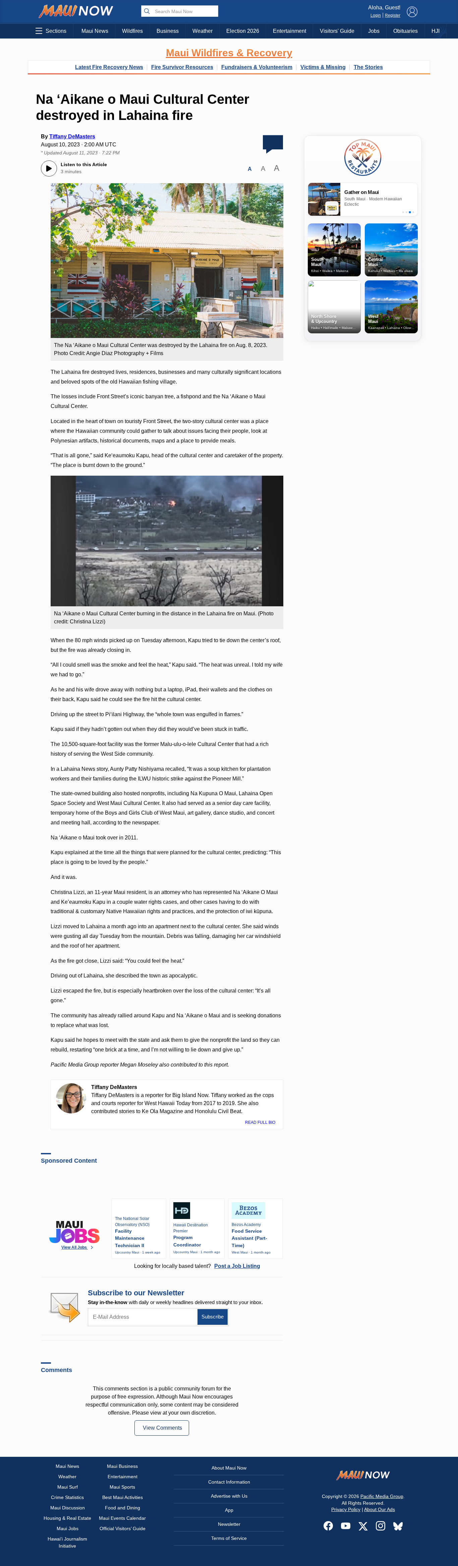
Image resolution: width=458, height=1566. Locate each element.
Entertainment (289, 31)
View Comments (162, 1428)
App (229, 1510)
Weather (202, 31)
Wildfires (132, 31)
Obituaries (405, 31)
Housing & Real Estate (67, 1518)
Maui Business (122, 1466)
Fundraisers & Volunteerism (256, 67)
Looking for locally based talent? (197, 1266)
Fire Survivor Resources (182, 67)
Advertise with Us (229, 1496)
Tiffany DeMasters (72, 136)
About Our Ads (379, 1509)
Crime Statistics (67, 1497)
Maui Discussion (67, 1507)
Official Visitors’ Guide (123, 1528)
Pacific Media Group (381, 1496)
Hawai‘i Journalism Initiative (67, 1542)
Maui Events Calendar (122, 1518)
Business (168, 31)
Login (375, 15)
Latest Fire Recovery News (109, 67)
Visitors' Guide (337, 31)
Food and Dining (122, 1507)
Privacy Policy (345, 1509)
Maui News (94, 31)
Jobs (374, 31)
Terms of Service (229, 1538)
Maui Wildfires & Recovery (229, 52)
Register (392, 15)
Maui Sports (122, 1487)
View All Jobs (74, 1247)
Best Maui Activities (122, 1497)
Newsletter (229, 1524)
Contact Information (229, 1482)
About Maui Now (229, 1468)
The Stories (368, 67)
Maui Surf (67, 1487)
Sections (56, 31)
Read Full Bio (260, 1122)
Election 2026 (242, 31)
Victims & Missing (323, 67)
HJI (436, 31)
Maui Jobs (67, 1528)
